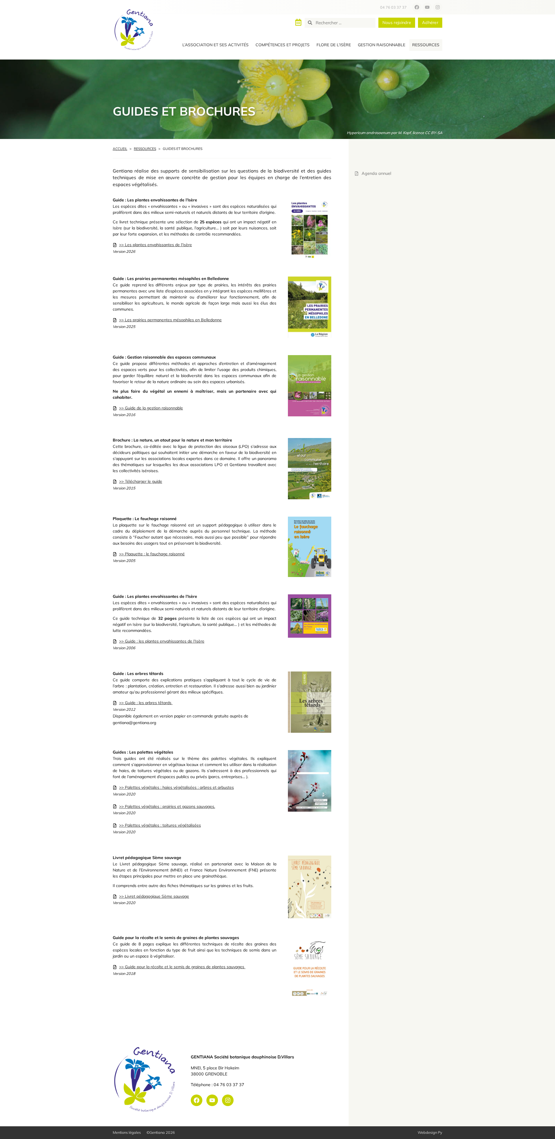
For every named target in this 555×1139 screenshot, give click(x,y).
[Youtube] (427, 7)
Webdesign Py (430, 1132)
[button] (215, 45)
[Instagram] (437, 7)
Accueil (120, 148)
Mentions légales (127, 1132)
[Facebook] (416, 7)
